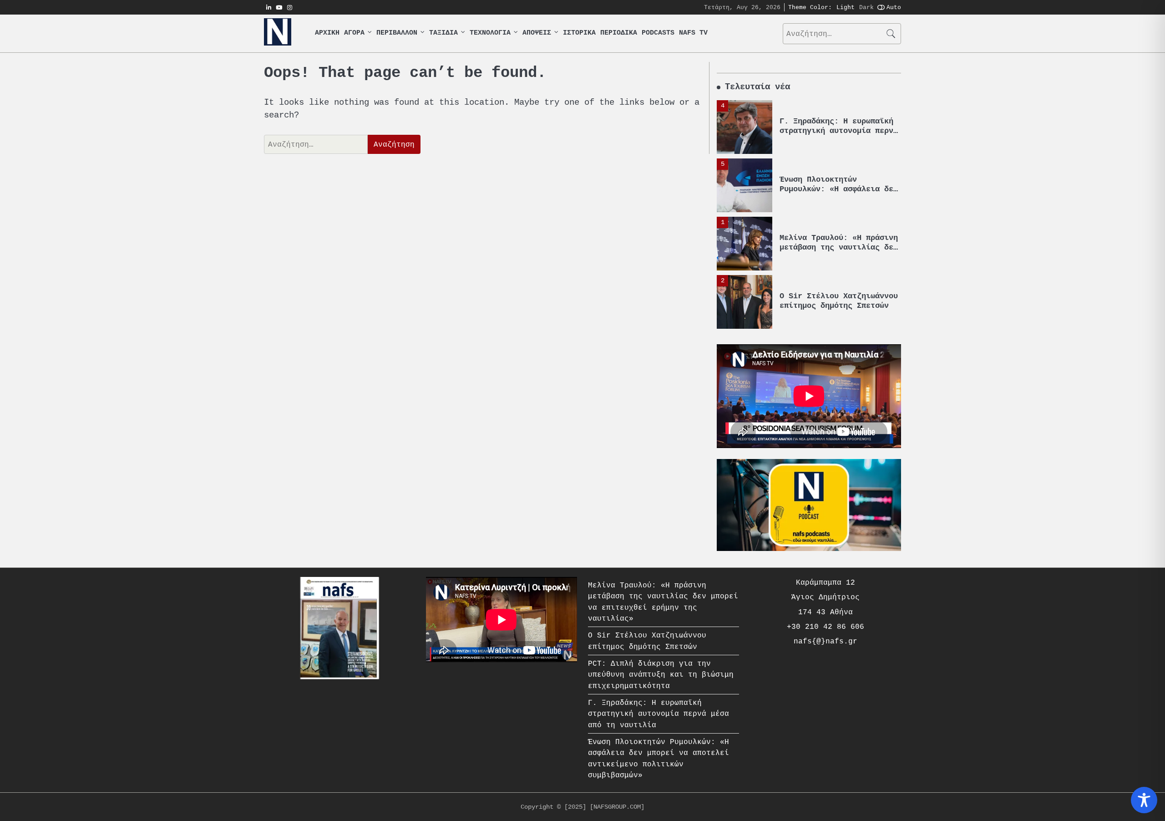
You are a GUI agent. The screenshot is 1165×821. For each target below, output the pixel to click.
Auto (893, 7)
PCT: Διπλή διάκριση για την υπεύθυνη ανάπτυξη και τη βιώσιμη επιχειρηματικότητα (661, 674)
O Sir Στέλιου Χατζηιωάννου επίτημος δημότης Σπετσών (839, 300)
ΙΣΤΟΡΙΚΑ (579, 33)
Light (845, 7)
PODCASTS (658, 33)
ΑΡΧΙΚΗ (327, 33)
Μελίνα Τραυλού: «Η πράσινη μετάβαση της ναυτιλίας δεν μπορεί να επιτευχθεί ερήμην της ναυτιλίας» (839, 251)
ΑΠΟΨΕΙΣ (536, 33)
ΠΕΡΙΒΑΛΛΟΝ (396, 33)
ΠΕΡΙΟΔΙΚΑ (618, 33)
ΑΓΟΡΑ (354, 33)
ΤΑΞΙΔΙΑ (443, 33)
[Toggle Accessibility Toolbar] (1144, 800)
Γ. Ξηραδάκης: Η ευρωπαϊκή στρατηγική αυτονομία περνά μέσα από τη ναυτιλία (839, 130)
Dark (866, 7)
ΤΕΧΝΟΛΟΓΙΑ (490, 33)
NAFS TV (693, 33)
